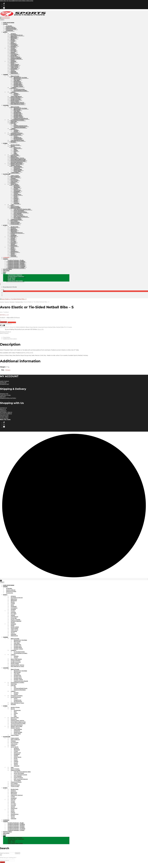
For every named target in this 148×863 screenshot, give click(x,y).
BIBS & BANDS (20, 327)
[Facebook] (1, 325)
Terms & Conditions (6, 413)
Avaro (70, 327)
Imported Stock (43, 327)
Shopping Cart (4, 384)
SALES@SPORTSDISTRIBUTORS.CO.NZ (21, 0)
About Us (3, 409)
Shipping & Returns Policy (8, 398)
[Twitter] (2, 325)
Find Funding (4, 418)
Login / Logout (4, 381)
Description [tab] (6, 337)
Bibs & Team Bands (31, 327)
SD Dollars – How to (6, 412)
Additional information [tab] (10, 339)
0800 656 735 (4, 0)
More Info (41, 329)
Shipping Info (4, 393)
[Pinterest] (4, 325)
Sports (7, 302)
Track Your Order (5, 395)
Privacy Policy (4, 416)
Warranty (3, 396)
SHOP (2, 19)
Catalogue (3, 410)
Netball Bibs (19, 302)
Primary (7, 370)
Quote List (3, 382)
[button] (3, 289)
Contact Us (3, 408)
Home (2, 302)
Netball (12, 302)
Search (17, 853)
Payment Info (4, 415)
